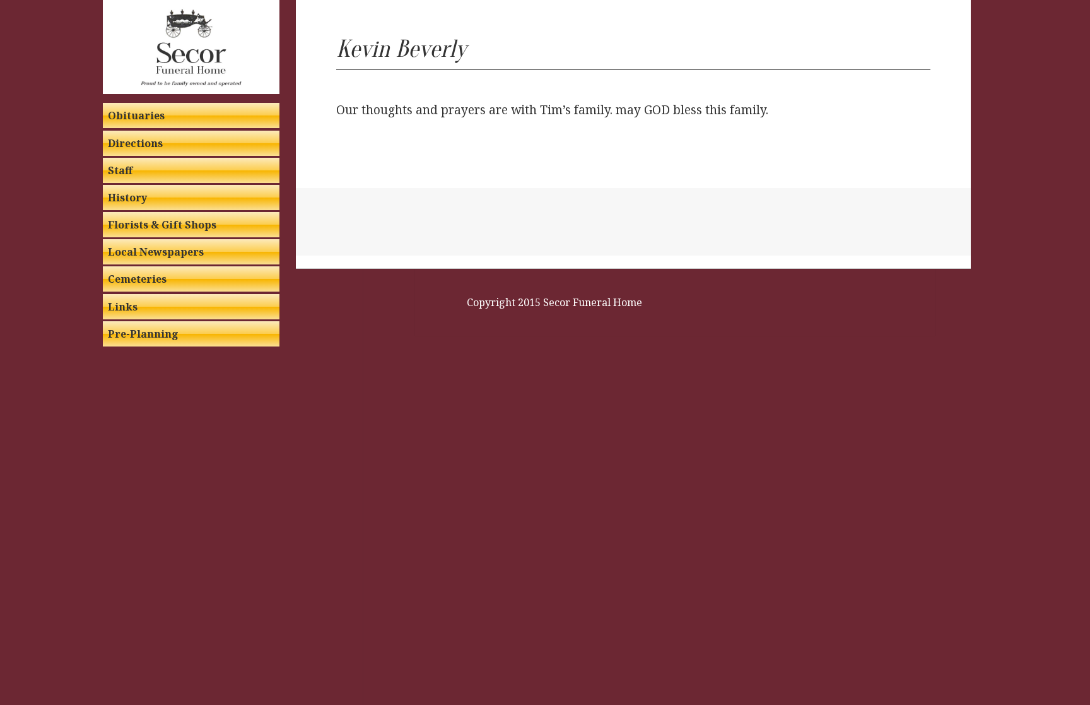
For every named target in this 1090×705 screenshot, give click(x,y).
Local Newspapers (156, 252)
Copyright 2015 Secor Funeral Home (554, 302)
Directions (135, 143)
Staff (120, 170)
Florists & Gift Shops (162, 225)
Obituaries (136, 115)
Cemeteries (137, 279)
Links (123, 307)
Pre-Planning (143, 334)
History (127, 197)
